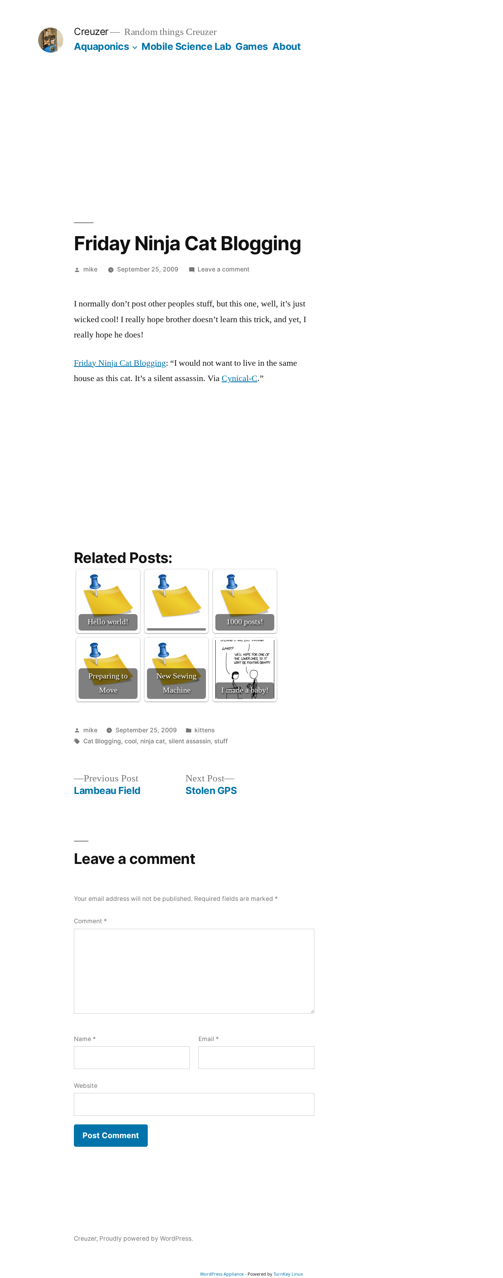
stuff (221, 741)
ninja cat (152, 741)
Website (85, 1085)
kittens (205, 730)
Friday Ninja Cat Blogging (120, 363)
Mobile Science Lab (186, 46)
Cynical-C (239, 378)
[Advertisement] (251, 138)
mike (90, 269)
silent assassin (190, 741)
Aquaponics (101, 46)
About (286, 46)
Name (85, 1039)
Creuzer (91, 31)
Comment (90, 921)
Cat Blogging (102, 741)
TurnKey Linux (288, 1274)
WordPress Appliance (222, 1274)
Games (251, 46)
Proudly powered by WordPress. (146, 1238)
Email (208, 1039)
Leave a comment (224, 269)
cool (131, 741)
